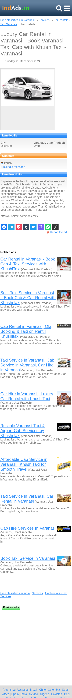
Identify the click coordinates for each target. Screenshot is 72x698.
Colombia (54, 689)
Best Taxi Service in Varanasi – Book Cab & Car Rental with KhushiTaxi (28, 297)
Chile (42, 689)
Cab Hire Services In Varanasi (28, 528)
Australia (22, 689)
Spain (15, 694)
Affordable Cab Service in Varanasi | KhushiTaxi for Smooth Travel (23, 464)
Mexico (33, 694)
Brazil (33, 689)
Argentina (9, 689)
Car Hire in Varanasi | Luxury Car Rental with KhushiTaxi (26, 396)
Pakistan (56, 694)
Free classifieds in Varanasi (17, 20)
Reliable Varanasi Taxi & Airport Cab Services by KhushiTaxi (22, 430)
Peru (67, 694)
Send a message (14, 166)
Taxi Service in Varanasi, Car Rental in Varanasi (26, 498)
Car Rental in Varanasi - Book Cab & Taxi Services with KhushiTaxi (27, 264)
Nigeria (44, 694)
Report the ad (58, 232)
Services (44, 20)
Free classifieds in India (15, 593)
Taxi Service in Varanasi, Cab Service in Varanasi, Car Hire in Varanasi (27, 365)
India (24, 694)
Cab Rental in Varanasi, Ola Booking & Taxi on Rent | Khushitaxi (25, 331)
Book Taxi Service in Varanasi (27, 558)
